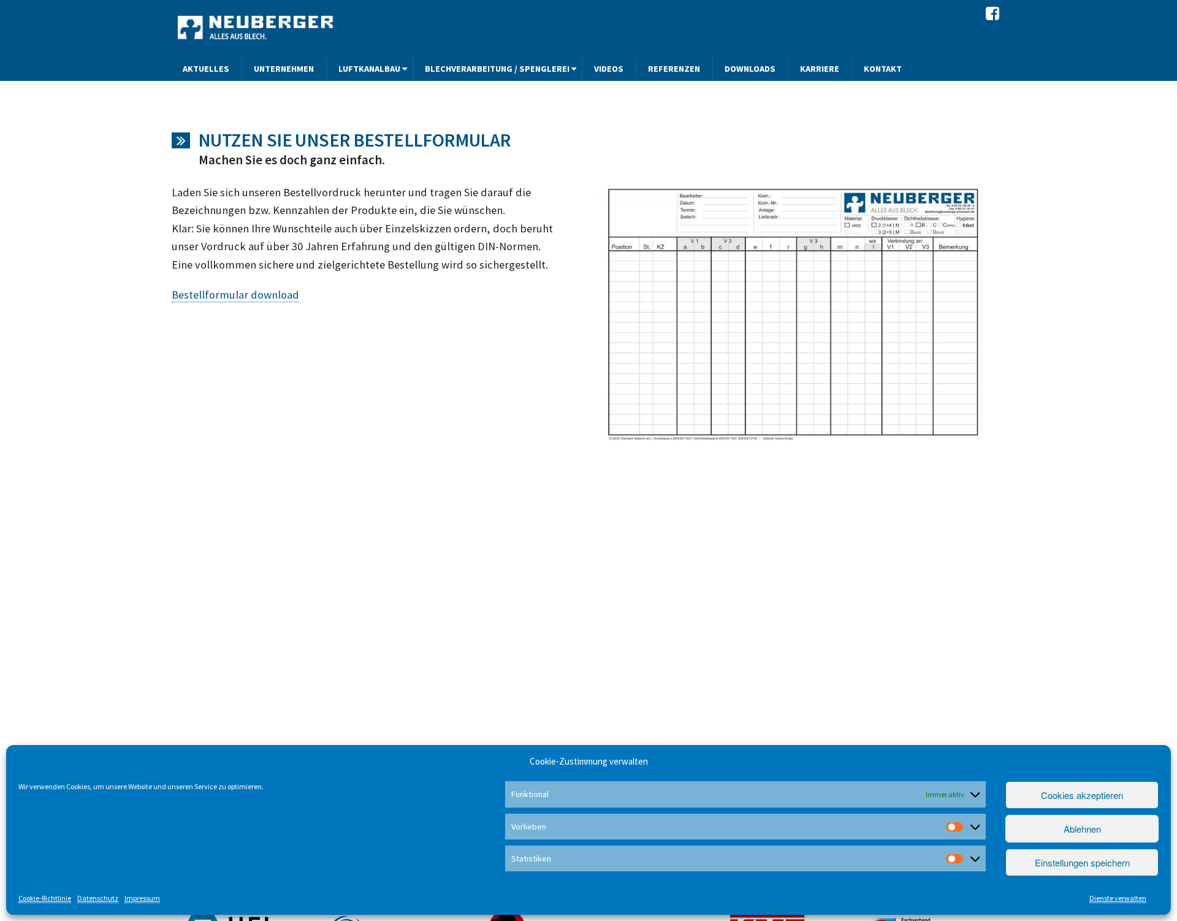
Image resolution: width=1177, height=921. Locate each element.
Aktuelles (206, 68)
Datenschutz (97, 898)
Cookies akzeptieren (1082, 795)
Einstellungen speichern (1082, 862)
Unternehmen (284, 68)
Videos (608, 68)
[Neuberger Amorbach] (257, 27)
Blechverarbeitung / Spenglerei (497, 68)
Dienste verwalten (1117, 898)
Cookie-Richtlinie (44, 898)
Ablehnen (1082, 828)
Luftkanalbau (369, 68)
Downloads (750, 68)
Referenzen (674, 68)
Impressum (142, 898)
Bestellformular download (235, 295)
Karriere (819, 68)
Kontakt (883, 68)
